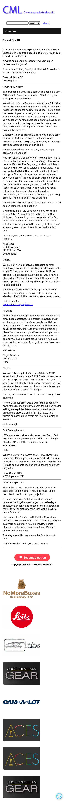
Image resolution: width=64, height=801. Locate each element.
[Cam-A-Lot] (32, 702)
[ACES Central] (32, 730)
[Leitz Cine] (32, 617)
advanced (46, 23)
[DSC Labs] (32, 645)
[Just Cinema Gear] (32, 673)
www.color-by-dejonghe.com (18, 304)
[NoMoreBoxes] (32, 588)
